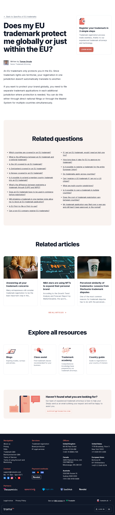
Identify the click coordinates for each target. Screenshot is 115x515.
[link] (94, 35)
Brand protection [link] (38, 446)
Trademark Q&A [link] (9, 452)
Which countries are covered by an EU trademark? (30, 152)
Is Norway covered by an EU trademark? (26, 173)
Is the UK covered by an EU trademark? (25, 164)
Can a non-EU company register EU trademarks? (29, 211)
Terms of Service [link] (10, 457)
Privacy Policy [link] (21, 501)
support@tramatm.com (12, 472)
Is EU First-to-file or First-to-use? (23, 206)
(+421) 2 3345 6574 (99, 465)
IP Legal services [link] (38, 449)
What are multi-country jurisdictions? (78, 186)
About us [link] (7, 444)
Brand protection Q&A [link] (12, 455)
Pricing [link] (6, 446)
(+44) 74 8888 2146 (70, 452)
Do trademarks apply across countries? (79, 174)
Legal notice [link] (8, 501)
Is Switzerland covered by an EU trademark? (27, 168)
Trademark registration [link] (40, 444)
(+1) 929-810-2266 (99, 452)
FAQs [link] (5, 449)
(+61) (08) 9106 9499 (71, 479)
